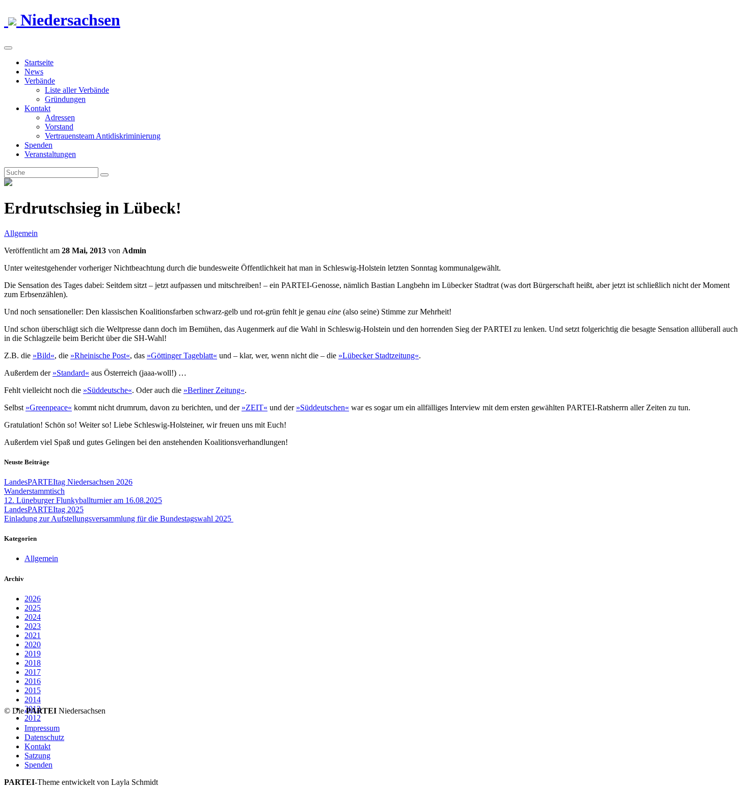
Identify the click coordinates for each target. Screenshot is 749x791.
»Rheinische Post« (100, 355)
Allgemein (21, 233)
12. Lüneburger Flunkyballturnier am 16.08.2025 (83, 500)
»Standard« (70, 372)
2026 (32, 598)
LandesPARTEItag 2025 (44, 509)
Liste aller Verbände (77, 90)
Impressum (42, 728)
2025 (32, 607)
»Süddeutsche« (107, 390)
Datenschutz (44, 737)
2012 (32, 718)
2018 (32, 662)
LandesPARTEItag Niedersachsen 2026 (68, 482)
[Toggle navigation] (8, 47)
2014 (32, 699)
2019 (32, 653)
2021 (32, 635)
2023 (32, 626)
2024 (32, 617)
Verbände (39, 80)
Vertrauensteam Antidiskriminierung (102, 135)
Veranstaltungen (50, 154)
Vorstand (59, 126)
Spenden (38, 145)
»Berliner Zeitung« (214, 390)
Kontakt (37, 108)
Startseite (39, 62)
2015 (32, 690)
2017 (32, 672)
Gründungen (65, 99)
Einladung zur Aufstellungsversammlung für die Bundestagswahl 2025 (118, 518)
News (33, 71)
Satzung (37, 755)
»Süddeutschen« (322, 407)
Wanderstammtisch (34, 491)
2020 (32, 644)
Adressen (60, 117)
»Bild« (44, 355)
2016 (32, 681)
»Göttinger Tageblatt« (182, 355)
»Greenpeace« (48, 407)
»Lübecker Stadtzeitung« (378, 355)
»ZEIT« (255, 407)
